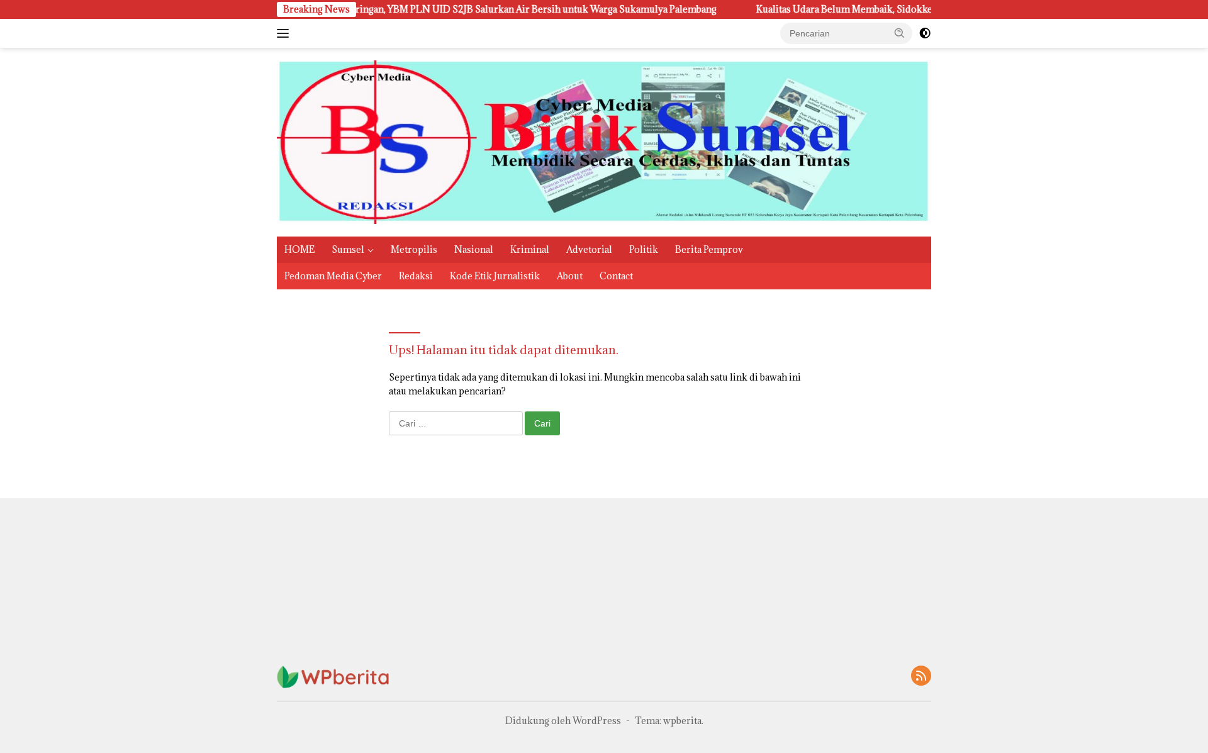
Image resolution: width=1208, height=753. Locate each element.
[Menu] (285, 33)
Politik (643, 249)
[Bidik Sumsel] (604, 141)
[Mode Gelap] (925, 33)
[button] (899, 33)
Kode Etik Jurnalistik (495, 276)
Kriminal (529, 249)
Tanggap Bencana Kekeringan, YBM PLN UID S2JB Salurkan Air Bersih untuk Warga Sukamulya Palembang (457, 9)
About (570, 276)
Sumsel (348, 249)
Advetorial (589, 249)
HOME (299, 249)
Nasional (473, 249)
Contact (616, 276)
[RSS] (921, 677)
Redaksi (416, 276)
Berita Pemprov (709, 249)
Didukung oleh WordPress (563, 721)
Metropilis (414, 249)
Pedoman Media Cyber (333, 276)
